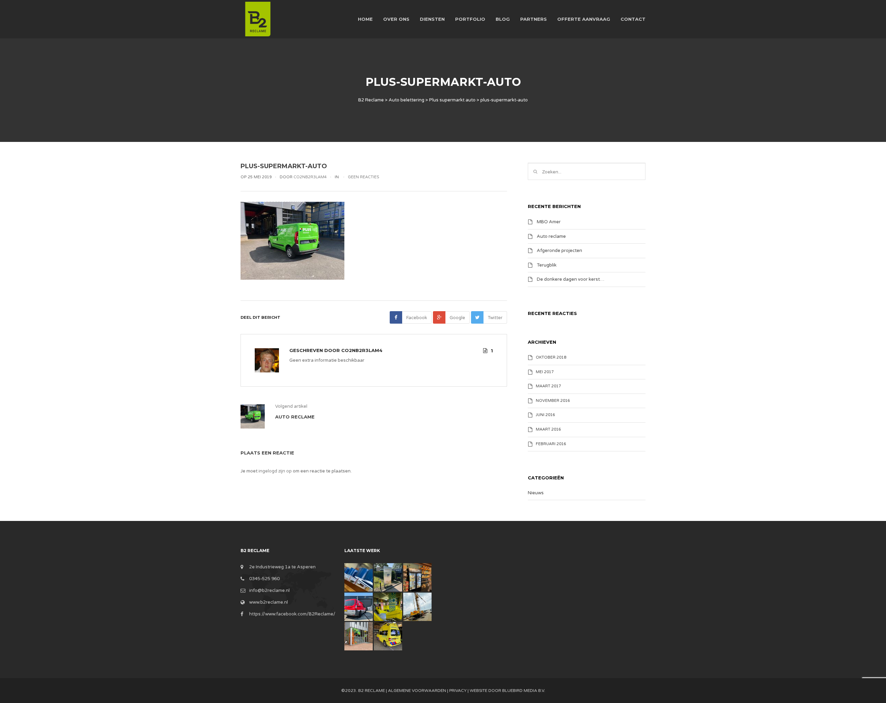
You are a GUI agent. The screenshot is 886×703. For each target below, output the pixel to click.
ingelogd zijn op (275, 471)
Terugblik (547, 265)
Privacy (458, 690)
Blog (503, 19)
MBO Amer (549, 222)
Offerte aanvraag (583, 19)
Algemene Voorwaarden (417, 690)
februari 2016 (551, 444)
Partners (533, 19)
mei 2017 (545, 372)
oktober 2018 (551, 357)
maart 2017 (548, 386)
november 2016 (553, 400)
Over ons (396, 19)
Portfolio (470, 19)
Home (365, 19)
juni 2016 (545, 415)
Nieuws (536, 493)
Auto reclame (551, 236)
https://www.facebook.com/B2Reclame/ (292, 614)
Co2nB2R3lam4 (361, 350)
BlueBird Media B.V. (523, 690)
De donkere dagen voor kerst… (570, 279)
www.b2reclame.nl (268, 602)
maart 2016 (548, 429)
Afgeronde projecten (559, 250)
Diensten (432, 19)
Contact (633, 19)
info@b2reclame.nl (269, 590)
